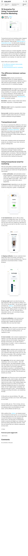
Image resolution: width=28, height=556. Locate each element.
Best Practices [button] (4, 435)
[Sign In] (26, 1)
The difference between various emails (12, 64)
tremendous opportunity (13, 129)
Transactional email (8, 65)
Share (3, 429)
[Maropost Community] (8, 1)
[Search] (24, 1)
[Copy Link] (11, 18)
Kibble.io (11, 305)
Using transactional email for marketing (13, 67)
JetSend (13, 413)
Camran (6, 16)
